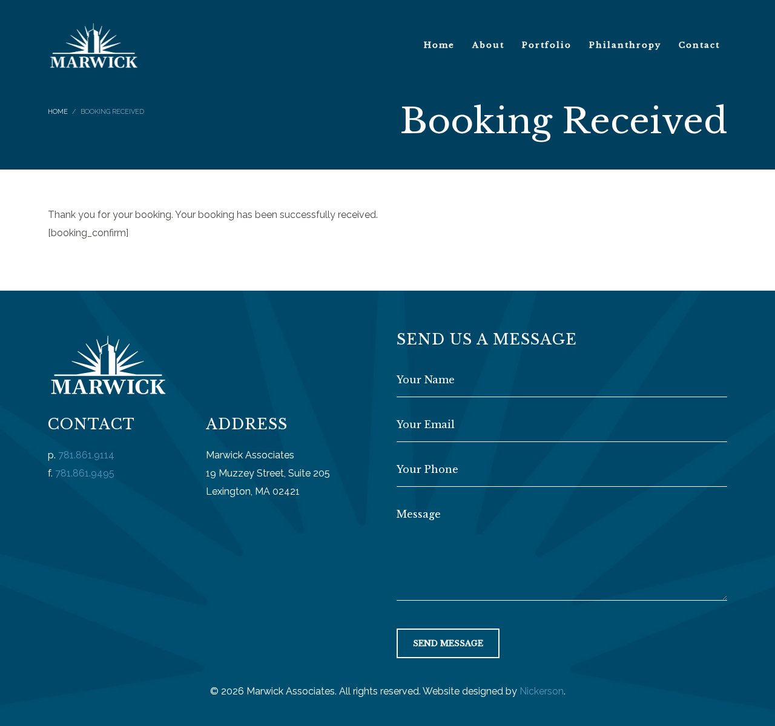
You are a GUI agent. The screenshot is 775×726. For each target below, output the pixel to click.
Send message (448, 643)
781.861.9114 (86, 455)
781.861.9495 (84, 473)
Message (419, 514)
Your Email (426, 424)
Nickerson (541, 691)
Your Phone (427, 469)
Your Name (426, 380)
